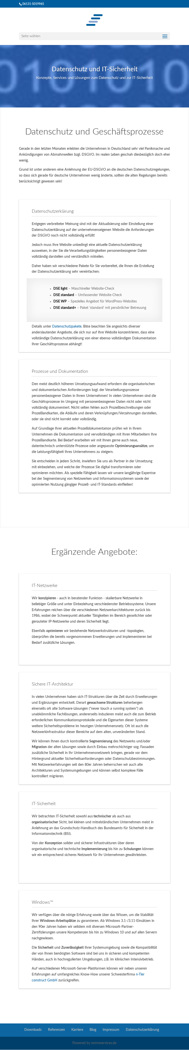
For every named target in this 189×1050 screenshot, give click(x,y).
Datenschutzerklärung (142, 1030)
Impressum (111, 1030)
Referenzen (56, 1030)
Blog (93, 1030)
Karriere (77, 1030)
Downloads (33, 1030)
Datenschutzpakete (66, 326)
